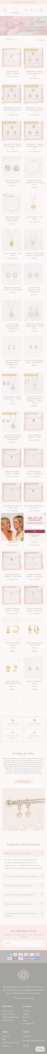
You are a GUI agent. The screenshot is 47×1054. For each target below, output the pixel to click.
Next (34, 531)
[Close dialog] (45, 513)
